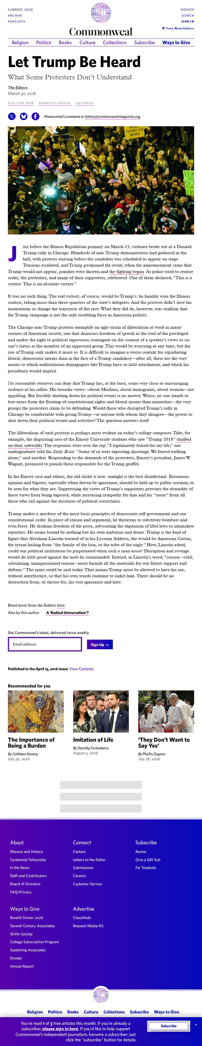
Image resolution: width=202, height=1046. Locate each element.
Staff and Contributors (28, 875)
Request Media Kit (88, 925)
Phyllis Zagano (154, 754)
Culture (87, 42)
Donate (187, 9)
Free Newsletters (180, 28)
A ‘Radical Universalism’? (67, 612)
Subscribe (144, 42)
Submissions (83, 867)
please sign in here (60, 1028)
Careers (79, 875)
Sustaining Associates (28, 950)
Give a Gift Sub (147, 859)
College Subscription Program (34, 941)
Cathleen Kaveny (25, 754)
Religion (20, 42)
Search (187, 15)
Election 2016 (21, 103)
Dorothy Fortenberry (93, 748)
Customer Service (87, 884)
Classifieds (82, 917)
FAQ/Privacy (21, 892)
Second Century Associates (32, 925)
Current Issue (20, 9)
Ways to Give (176, 42)
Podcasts (16, 21)
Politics (43, 42)
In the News (20, 867)
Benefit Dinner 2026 (26, 917)
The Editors (18, 87)
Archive (15, 15)
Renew (141, 851)
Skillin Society (21, 934)
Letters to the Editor (89, 859)
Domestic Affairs (55, 103)
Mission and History (26, 851)
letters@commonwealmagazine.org (112, 116)
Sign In (187, 21)
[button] (12, 119)
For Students (145, 867)
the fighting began (126, 271)
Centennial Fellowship (28, 859)
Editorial (85, 103)
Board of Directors (25, 884)
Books (65, 42)
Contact (79, 851)
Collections (115, 42)
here (61, 605)
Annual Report (22, 966)
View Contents (81, 669)
